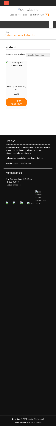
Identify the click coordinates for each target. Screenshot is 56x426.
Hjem (7, 32)
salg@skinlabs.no (13, 185)
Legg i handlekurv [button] (16, 102)
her (40, 158)
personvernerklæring (21, 163)
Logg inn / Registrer (18, 15)
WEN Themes (36, 422)
